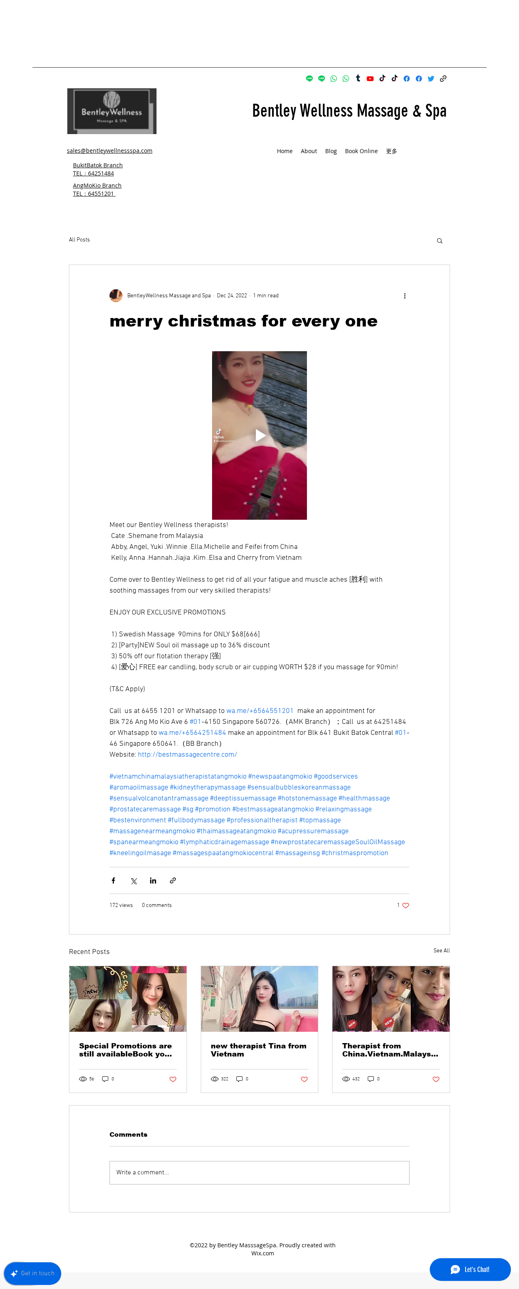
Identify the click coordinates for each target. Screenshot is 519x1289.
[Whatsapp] (334, 79)
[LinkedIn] (431, 79)
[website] (443, 79)
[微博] (358, 79)
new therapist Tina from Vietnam (259, 1050)
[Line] (309, 79)
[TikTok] (382, 79)
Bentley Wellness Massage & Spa (349, 110)
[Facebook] (407, 79)
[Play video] (259, 435)
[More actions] (405, 296)
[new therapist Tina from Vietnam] (259, 999)
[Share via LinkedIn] (153, 880)
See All (441, 951)
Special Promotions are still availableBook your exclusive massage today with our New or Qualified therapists (126, 1050)
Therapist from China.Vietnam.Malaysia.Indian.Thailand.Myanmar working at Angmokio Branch (390, 1050)
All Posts (79, 240)
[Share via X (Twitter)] (133, 880)
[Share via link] (173, 880)
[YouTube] (370, 79)
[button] (440, 240)
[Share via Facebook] (113, 880)
